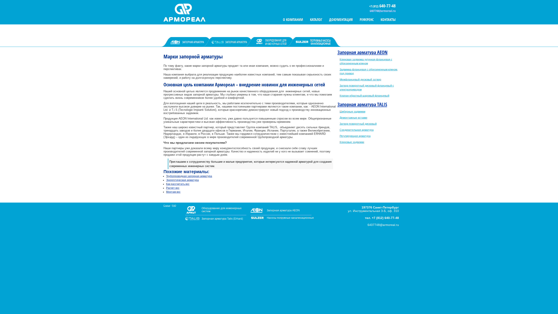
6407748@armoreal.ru (383, 11)
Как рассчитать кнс (177, 184)
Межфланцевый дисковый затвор (360, 79)
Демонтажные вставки (353, 117)
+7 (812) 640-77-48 (385, 218)
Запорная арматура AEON (362, 52)
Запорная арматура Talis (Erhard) (222, 218)
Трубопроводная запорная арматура (189, 176)
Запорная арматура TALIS (362, 104)
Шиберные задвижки (352, 111)
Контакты (388, 19)
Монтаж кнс (173, 191)
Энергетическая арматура (182, 180)
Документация (341, 19)
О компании (293, 19)
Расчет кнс (172, 187)
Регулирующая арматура (355, 136)
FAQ (174, 206)
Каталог (316, 19)
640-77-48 (387, 6)
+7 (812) (374, 6)
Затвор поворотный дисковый (358, 123)
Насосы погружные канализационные (290, 217)
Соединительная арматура (357, 129)
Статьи (166, 206)
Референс (367, 19)
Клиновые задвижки (352, 142)
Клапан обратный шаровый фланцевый (364, 95)
